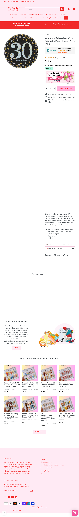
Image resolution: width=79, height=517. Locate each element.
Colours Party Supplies (45, 18)
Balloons (23, 14)
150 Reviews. (62, 52)
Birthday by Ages (51, 14)
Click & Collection (25, 1)
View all (39, 431)
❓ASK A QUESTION (54, 248)
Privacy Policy (45, 471)
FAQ (34, 1)
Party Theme (64, 14)
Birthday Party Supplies (36, 14)
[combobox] (44, 9)
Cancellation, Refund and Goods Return (53, 465)
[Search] (62, 9)
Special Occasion (17, 18)
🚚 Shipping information (57, 244)
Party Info (58, 18)
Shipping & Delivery (46, 462)
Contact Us (14, 1)
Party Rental (14, 14)
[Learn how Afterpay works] (49, 68)
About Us (6, 1)
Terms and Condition (47, 468)
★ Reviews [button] (16, 511)
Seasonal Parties (30, 18)
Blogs (42, 474)
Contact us (44, 459)
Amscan (48, 35)
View (16, 347)
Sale (66, 18)
